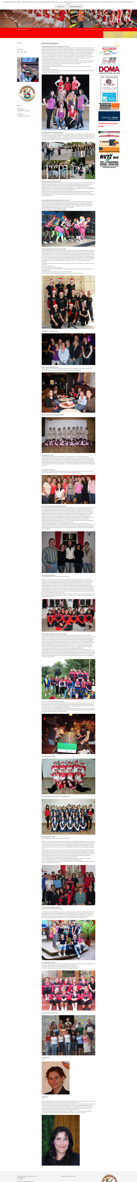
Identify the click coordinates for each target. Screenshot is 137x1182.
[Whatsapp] (25, 51)
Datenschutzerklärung (75, 6)
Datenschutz (64, 1176)
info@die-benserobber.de (22, 29)
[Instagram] (21, 51)
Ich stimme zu (60, 6)
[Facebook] (18, 51)
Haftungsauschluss (71, 1176)
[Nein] (135, 5)
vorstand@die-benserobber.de (23, 110)
